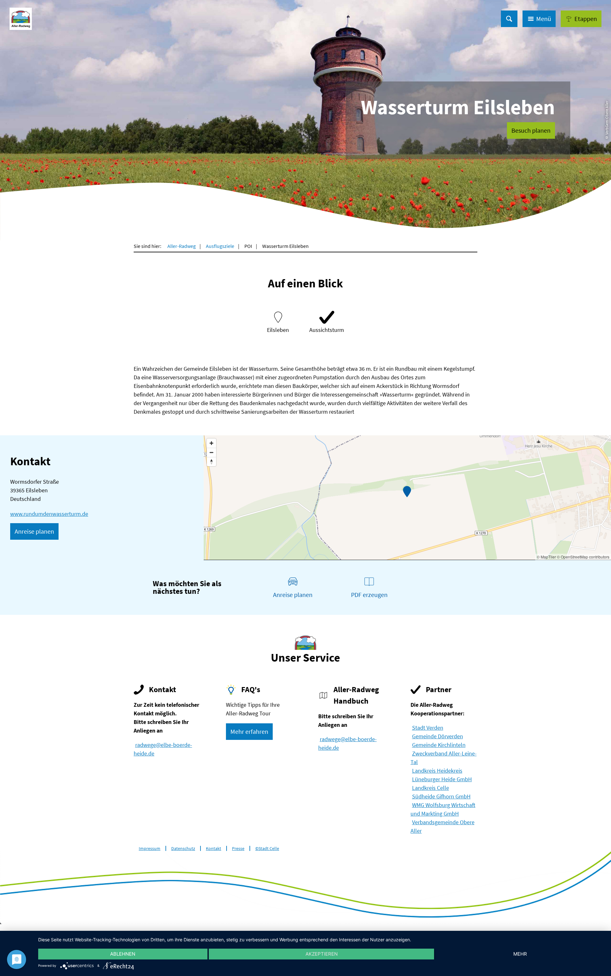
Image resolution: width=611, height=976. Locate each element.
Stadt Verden (427, 727)
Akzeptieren (322, 954)
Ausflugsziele (220, 246)
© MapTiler (546, 556)
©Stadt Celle (267, 848)
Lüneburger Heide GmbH (442, 779)
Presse (238, 848)
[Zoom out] (211, 452)
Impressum (149, 848)
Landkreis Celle (430, 787)
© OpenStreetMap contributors (583, 556)
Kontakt (213, 848)
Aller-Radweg (181, 246)
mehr (520, 954)
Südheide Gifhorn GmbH (441, 796)
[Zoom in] (211, 443)
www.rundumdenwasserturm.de (49, 513)
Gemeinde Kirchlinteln (439, 744)
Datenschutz (183, 848)
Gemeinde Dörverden (437, 736)
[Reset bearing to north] (211, 461)
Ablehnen (122, 954)
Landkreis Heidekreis (437, 770)
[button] (581, 19)
